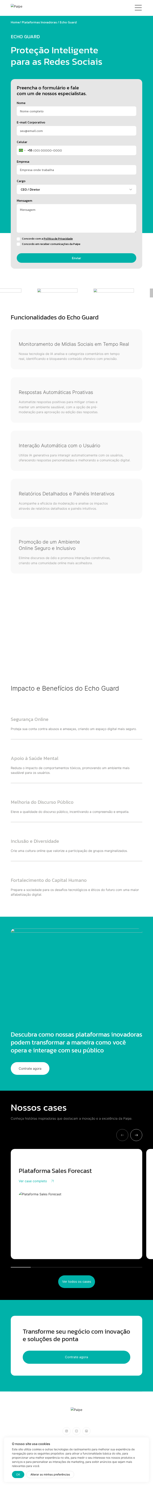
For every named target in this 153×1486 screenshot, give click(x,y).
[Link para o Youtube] (76, 1431)
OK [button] (18, 1474)
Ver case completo (33, 1181)
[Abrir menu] (138, 8)
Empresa (23, 161)
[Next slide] (136, 1135)
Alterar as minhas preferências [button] (50, 1474)
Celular (22, 142)
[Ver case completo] (76, 1221)
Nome (21, 102)
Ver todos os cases (76, 1281)
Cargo (21, 181)
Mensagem (24, 200)
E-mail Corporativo (31, 122)
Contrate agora (30, 1068)
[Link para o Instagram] (67, 1431)
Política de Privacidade (58, 239)
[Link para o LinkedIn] (86, 1431)
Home (15, 22)
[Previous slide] (122, 1135)
